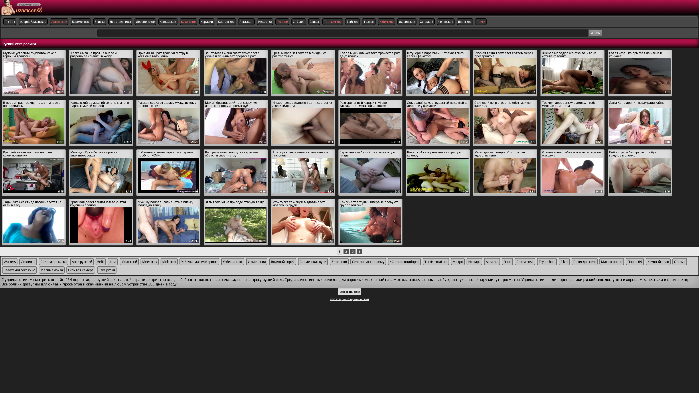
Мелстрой (129, 262)
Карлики (207, 21)
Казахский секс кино (19, 270)
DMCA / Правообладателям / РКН (349, 299)
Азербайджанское (33, 21)
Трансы (369, 21)
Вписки (100, 21)
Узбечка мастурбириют (199, 262)
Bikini (564, 262)
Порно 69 (634, 262)
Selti (100, 262)
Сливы (314, 21)
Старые (679, 262)
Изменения (257, 262)
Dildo (507, 262)
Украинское (407, 21)
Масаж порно (611, 262)
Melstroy (169, 262)
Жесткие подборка (404, 262)
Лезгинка (28, 262)
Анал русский (82, 262)
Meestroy (149, 262)
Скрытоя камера (81, 270)
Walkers (10, 262)
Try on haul (547, 262)
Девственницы (120, 21)
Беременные (81, 21)
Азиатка (492, 262)
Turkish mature (435, 262)
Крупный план (658, 262)
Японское (464, 21)
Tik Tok (10, 21)
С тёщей (299, 21)
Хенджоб (426, 21)
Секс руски (107, 270)
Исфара (474, 262)
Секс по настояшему (368, 262)
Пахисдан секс (584, 262)
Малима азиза (51, 270)
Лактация (246, 21)
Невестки (265, 21)
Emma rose (525, 262)
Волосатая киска (53, 262)
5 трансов (339, 262)
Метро (458, 262)
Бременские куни (313, 262)
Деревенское (145, 21)
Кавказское (168, 21)
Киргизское (226, 21)
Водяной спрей (283, 262)
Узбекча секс (233, 262)
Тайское (352, 21)
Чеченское (445, 21)
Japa (112, 262)
